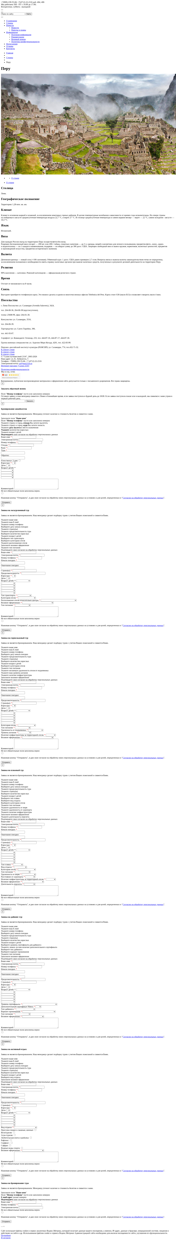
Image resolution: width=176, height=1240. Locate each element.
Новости (10, 25)
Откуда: (5, 445)
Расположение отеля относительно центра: (20, 600)
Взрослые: (6, 463)
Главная (9, 53)
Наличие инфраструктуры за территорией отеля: (23, 735)
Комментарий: (7, 488)
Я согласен (6, 1238)
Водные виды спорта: (11, 1148)
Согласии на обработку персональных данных (143, 498)
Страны (9, 23)
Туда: (4, 450)
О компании (11, 21)
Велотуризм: (7, 1133)
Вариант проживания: (11, 1011)
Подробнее (6, 1235)
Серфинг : (5, 1143)
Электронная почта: (10, 440)
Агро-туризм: (7, 1135)
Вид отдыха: (7, 867)
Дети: (3, 465)
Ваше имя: (6, 437)
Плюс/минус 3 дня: (9, 461)
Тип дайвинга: (8, 1009)
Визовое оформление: (11, 603)
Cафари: (5, 1145)
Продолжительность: (11, 573)
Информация (12, 32)
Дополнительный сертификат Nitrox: (18, 1007)
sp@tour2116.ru (25, 363)
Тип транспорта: (9, 595)
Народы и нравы (18, 30)
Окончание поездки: (10, 565)
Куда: (4, 448)
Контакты (10, 48)
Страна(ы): (6, 570)
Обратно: (5, 455)
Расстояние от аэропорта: (13, 877)
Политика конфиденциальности (25, 42)
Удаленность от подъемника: (14, 730)
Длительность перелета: (12, 884)
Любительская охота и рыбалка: (15, 1138)
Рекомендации (17, 37)
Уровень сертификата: (11, 1004)
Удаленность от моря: (11, 874)
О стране (15, 178)
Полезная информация (21, 35)
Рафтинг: (5, 1140)
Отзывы (9, 46)
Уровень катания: (9, 732)
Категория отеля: (9, 598)
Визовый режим (18, 39)
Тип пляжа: (7, 864)
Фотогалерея (11, 44)
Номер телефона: (9, 442)
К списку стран (8, 349)
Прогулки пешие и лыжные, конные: (17, 1130)
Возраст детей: (8, 581)
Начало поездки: (9, 560)
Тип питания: (8, 605)
